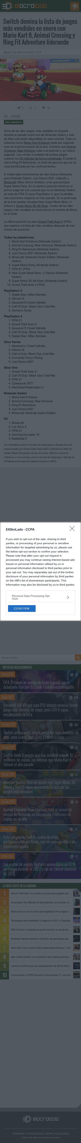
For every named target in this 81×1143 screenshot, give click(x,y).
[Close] (73, 530)
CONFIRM (22, 608)
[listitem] (40, 597)
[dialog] (40, 571)
